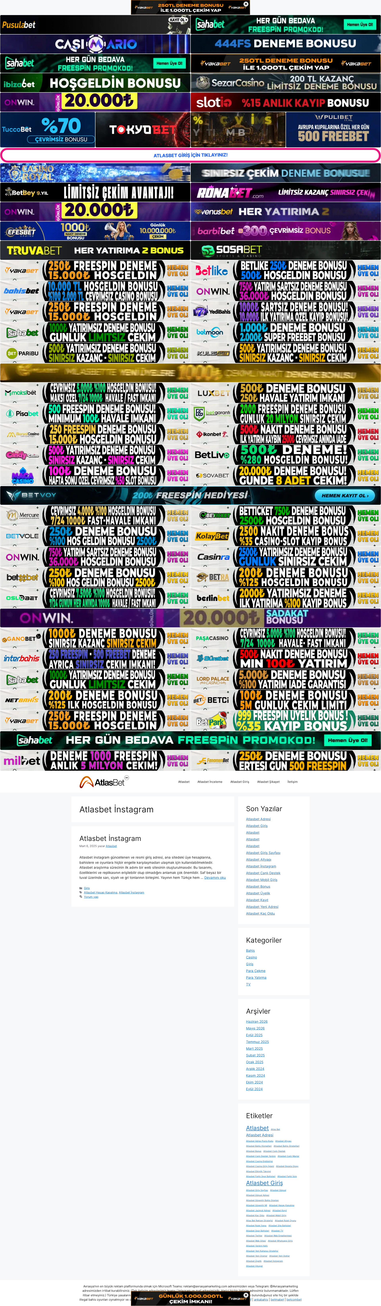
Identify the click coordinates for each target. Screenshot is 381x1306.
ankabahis (261, 1299)
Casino (251, 957)
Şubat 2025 (255, 1055)
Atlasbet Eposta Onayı (287, 1166)
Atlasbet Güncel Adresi (257, 1195)
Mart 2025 (254, 1049)
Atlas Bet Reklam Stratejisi (259, 1220)
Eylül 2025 (254, 1035)
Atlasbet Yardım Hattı (257, 1246)
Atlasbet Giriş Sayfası (263, 853)
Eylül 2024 (254, 1089)
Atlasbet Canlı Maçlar (288, 1156)
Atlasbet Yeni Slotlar (279, 1256)
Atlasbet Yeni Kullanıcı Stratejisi (262, 1251)
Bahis (250, 951)
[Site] (95, 270)
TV (248, 984)
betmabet (277, 1299)
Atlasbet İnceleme (209, 782)
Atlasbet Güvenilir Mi (256, 1205)
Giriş (87, 888)
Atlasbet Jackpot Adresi (258, 1210)
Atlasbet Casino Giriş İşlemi (260, 1166)
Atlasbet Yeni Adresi (262, 907)
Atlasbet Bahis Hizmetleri (259, 1146)
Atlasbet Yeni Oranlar (256, 1256)
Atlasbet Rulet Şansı (256, 1225)
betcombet (294, 1299)
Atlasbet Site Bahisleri (279, 1225)
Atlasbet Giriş (239, 782)
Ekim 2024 (254, 1082)
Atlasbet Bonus (258, 887)
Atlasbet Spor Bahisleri (257, 1230)
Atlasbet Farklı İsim (287, 1176)
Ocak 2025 (254, 1062)
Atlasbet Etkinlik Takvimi (258, 1171)
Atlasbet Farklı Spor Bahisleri (260, 1176)
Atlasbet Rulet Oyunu (285, 1220)
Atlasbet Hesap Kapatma (100, 892)
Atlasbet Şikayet (268, 782)
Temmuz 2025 (257, 1042)
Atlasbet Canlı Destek (263, 873)
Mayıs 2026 (255, 1028)
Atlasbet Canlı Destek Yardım (261, 1156)
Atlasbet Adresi (258, 819)
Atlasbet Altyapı (258, 860)
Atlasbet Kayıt (257, 900)
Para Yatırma (256, 978)
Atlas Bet (275, 1129)
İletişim (293, 782)
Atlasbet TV (277, 1230)
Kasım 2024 (255, 1076)
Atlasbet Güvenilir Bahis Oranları (262, 1200)
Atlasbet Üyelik (258, 893)
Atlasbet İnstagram (110, 838)
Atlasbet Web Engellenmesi (278, 1235)
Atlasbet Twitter (254, 1235)
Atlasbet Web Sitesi (256, 1241)
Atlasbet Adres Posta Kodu (259, 1141)
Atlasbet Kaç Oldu (260, 913)
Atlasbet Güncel (278, 1190)
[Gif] (190, 373)
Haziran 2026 (257, 1022)
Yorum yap (91, 896)
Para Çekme (256, 971)
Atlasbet (184, 782)
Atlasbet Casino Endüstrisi (259, 1161)
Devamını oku (215, 878)
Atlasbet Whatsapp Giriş (280, 1241)
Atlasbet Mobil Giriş (261, 880)
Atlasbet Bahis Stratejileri (286, 1146)
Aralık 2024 (255, 1069)
